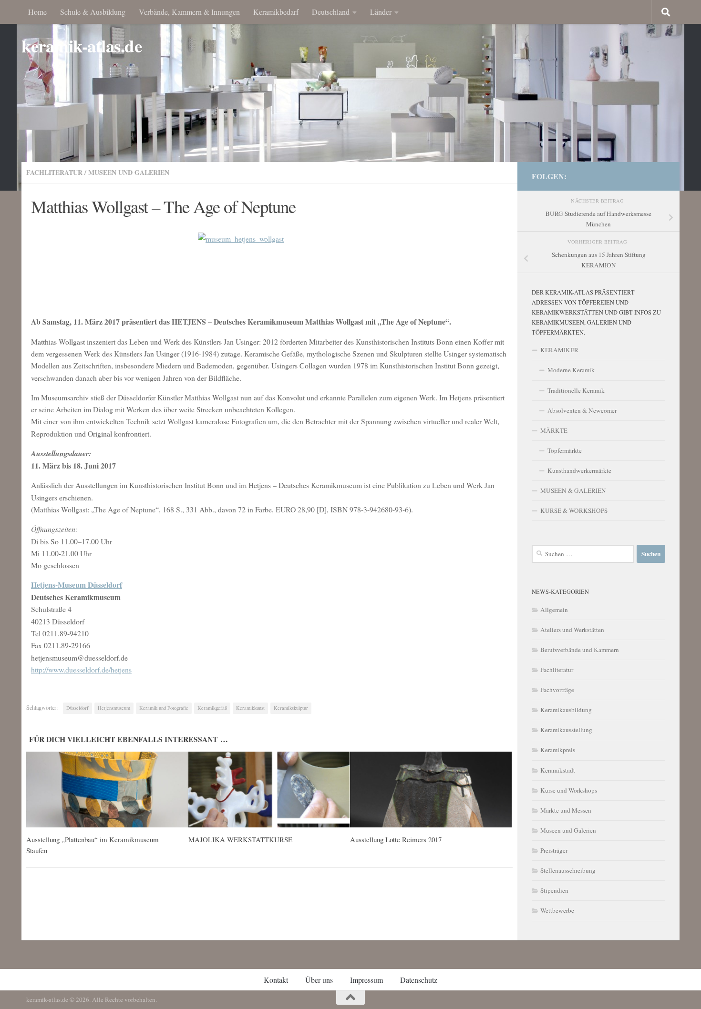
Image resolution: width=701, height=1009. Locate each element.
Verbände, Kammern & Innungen (189, 12)
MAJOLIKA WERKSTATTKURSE (240, 839)
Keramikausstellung (566, 729)
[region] (350, 95)
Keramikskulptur (291, 707)
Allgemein (554, 609)
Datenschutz (418, 980)
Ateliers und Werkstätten (572, 629)
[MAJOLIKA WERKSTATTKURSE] (269, 790)
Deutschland (331, 12)
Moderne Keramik (571, 370)
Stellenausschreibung (568, 870)
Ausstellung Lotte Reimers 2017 (396, 839)
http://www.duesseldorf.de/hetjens (81, 669)
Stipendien (554, 890)
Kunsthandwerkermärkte (579, 470)
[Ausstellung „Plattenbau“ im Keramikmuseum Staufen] (107, 790)
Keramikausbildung (566, 709)
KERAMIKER (559, 350)
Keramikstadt (557, 770)
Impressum (366, 980)
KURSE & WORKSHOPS (574, 510)
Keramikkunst (250, 707)
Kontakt (276, 980)
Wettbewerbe (557, 910)
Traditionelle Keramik (576, 390)
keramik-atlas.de (81, 46)
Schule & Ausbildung (92, 12)
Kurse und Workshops (568, 790)
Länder (381, 12)
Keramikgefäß (212, 707)
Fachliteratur (54, 172)
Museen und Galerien (128, 172)
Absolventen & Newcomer (582, 410)
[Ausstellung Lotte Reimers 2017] (431, 790)
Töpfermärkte (564, 450)
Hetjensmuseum (114, 707)
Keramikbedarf (276, 12)
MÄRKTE (553, 430)
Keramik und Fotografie (163, 707)
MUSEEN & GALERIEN (573, 490)
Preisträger (553, 850)
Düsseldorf (77, 707)
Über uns (319, 980)
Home (37, 12)
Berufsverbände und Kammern (579, 649)
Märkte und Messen (565, 810)
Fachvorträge (557, 689)
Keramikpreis (557, 749)
